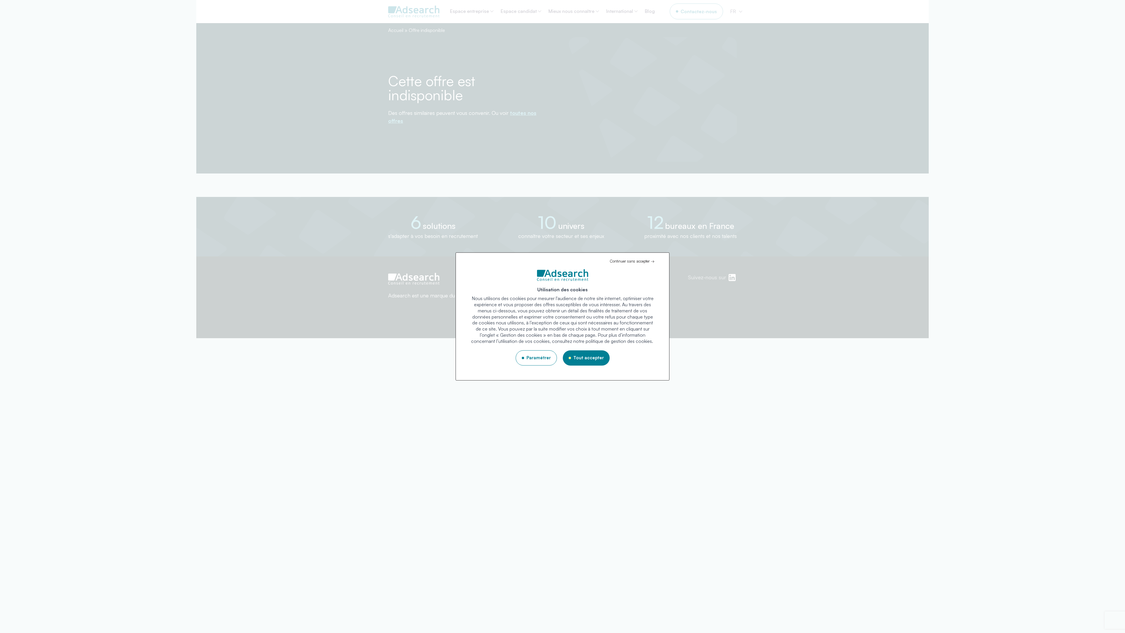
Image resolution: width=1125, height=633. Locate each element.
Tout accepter (588, 357)
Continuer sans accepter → (632, 261)
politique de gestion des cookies (619, 341)
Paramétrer (538, 357)
